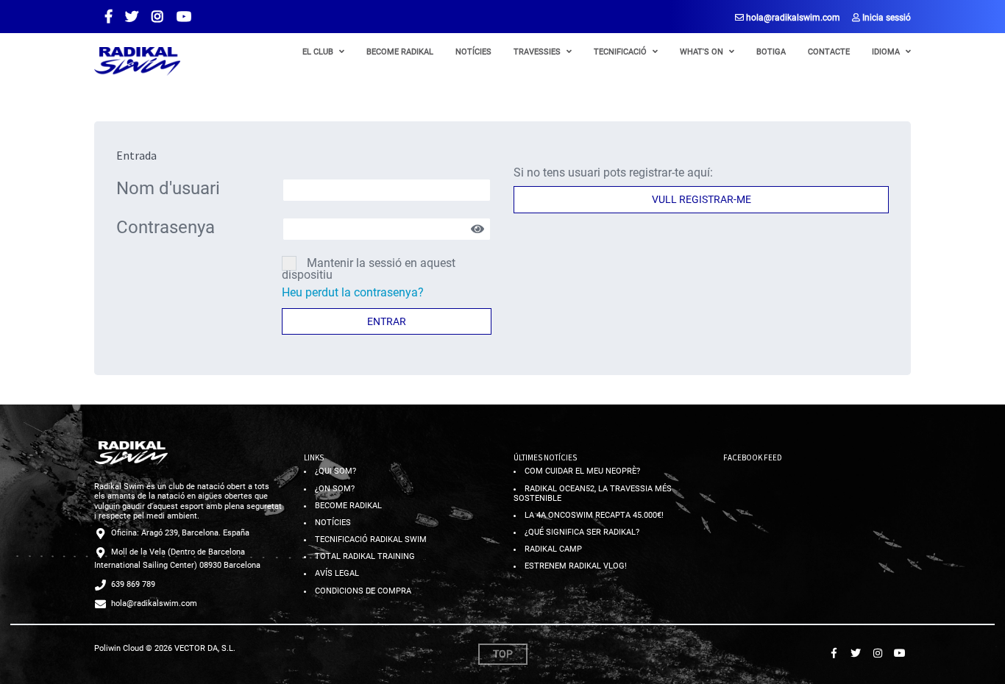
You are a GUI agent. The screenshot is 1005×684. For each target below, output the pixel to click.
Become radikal (348, 505)
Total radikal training (365, 556)
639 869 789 (133, 584)
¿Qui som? (335, 471)
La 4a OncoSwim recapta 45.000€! (594, 515)
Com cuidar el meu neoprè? (582, 471)
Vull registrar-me (701, 199)
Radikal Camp (553, 549)
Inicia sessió (885, 18)
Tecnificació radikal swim (371, 539)
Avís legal (337, 573)
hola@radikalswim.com (792, 18)
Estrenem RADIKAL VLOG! (576, 566)
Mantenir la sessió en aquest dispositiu (368, 269)
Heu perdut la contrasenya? (353, 292)
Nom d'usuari (168, 188)
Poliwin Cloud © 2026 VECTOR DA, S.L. (164, 648)
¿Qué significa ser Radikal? (582, 532)
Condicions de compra (363, 591)
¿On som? (335, 489)
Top (503, 654)
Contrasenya (165, 227)
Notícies (333, 522)
